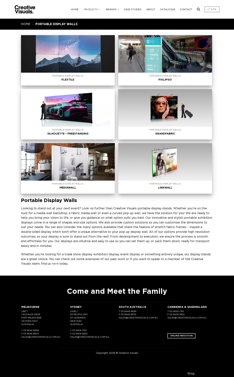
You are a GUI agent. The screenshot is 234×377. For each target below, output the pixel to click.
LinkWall (165, 187)
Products (91, 9)
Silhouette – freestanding (67, 133)
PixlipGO (165, 79)
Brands (111, 9)
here (55, 263)
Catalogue (167, 9)
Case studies (132, 9)
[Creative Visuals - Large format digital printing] (24, 9)
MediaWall (68, 187)
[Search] (198, 9)
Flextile (67, 79)
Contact (186, 9)
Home (74, 9)
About (150, 9)
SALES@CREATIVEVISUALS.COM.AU (40, 337)
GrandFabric (165, 133)
